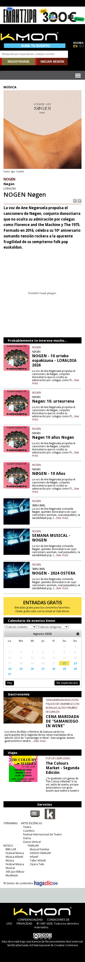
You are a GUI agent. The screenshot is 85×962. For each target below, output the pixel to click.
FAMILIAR (33, 845)
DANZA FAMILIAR (40, 853)
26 (32, 668)
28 (53, 668)
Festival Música (15, 853)
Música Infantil (14, 857)
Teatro (27, 827)
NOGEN (36, 347)
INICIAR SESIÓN (52, 61)
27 (42, 668)
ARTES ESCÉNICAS (31, 823)
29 (64, 668)
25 (20, 668)
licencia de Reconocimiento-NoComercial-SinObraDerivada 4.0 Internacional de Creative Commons (45, 943)
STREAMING (10, 823)
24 (9, 668)
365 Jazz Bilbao (15, 872)
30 (75, 668)
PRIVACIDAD (24, 923)
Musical (10, 868)
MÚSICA (8, 845)
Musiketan (12, 875)
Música (10, 860)
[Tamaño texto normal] (74, 200)
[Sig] (77, 634)
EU (81, 46)
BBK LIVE (11, 849)
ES (75, 46)
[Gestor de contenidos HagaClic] (46, 884)
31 (9, 674)
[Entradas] (50, 818)
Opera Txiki (37, 864)
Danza (27, 838)
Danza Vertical (32, 842)
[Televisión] (35, 818)
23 (75, 663)
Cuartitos (28, 831)
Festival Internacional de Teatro (42, 834)
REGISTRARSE (18, 61)
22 (64, 663)
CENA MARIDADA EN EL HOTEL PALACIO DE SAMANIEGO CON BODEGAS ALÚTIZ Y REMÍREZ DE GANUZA (62, 706)
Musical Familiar (39, 849)
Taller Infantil (38, 860)
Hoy (9, 682)
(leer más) (62, 518)
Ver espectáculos (67, 682)
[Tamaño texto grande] (79, 200)
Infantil (34, 857)
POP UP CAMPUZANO (58, 758)
